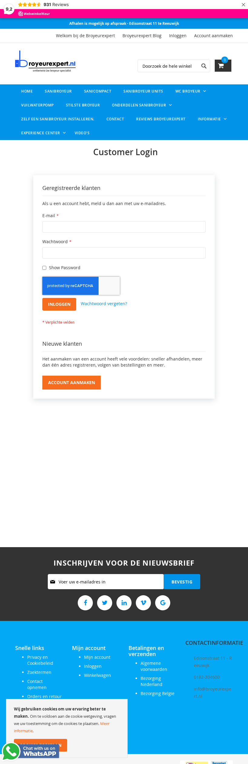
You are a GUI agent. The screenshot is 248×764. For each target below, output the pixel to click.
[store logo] (45, 61)
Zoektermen (39, 672)
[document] (67, 728)
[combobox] (174, 66)
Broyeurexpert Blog (142, 35)
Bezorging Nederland (151, 681)
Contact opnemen (37, 684)
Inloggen (178, 35)
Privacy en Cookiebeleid (40, 660)
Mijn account (97, 657)
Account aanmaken (213, 35)
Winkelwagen (97, 675)
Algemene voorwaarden (154, 666)
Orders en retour (44, 696)
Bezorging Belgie (158, 693)
